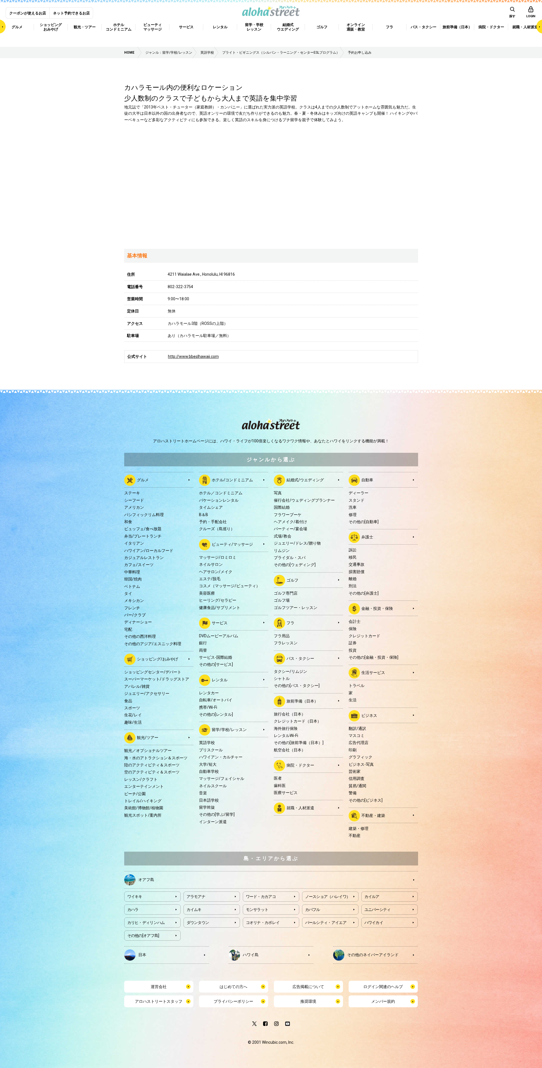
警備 (353, 793)
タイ (128, 593)
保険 (353, 629)
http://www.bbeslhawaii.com (193, 356)
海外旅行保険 (286, 728)
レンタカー (209, 693)
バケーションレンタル (219, 500)
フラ (290, 623)
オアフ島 (146, 879)
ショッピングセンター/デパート (152, 672)
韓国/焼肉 (133, 579)
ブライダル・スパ (289, 557)
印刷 (353, 750)
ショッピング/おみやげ (157, 659)
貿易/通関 (357, 786)
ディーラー (358, 493)
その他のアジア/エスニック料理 (152, 643)
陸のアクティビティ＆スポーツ (152, 765)
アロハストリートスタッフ (158, 1001)
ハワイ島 (251, 954)
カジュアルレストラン (144, 557)
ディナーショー (138, 622)
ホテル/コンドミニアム (232, 480)
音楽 (203, 793)
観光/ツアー (147, 737)
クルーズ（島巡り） (217, 529)
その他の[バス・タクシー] (297, 685)
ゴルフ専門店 (286, 593)
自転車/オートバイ (215, 700)
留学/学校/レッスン (229, 729)
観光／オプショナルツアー (148, 750)
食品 (128, 701)
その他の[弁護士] (364, 593)
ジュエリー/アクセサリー (146, 693)
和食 (128, 521)
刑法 (353, 586)
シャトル (282, 678)
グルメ (143, 480)
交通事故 (356, 564)
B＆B (203, 514)
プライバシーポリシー (233, 1001)
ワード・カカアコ (261, 896)
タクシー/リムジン (290, 671)
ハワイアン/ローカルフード (148, 550)
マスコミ (356, 735)
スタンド (356, 500)
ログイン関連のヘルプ (383, 986)
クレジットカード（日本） (297, 721)
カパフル (312, 909)
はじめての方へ (233, 986)
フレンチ (132, 608)
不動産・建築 (373, 815)
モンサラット (257, 909)
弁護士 (367, 537)
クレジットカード (364, 636)
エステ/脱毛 (209, 579)
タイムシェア (211, 507)
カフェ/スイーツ (139, 564)
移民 (353, 557)
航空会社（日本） (289, 750)
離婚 (353, 579)
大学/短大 (208, 764)
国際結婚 (282, 507)
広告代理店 (358, 742)
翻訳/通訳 (357, 728)
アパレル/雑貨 (137, 686)
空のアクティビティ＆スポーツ (152, 772)
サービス (220, 623)
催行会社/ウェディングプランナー (304, 500)
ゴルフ (292, 580)
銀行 (203, 643)
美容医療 (207, 593)
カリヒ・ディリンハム (146, 922)
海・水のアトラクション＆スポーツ (155, 758)
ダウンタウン (198, 922)
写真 (278, 493)
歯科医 (280, 785)
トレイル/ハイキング (142, 801)
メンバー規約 (383, 1001)
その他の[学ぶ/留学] (217, 814)
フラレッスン (286, 643)
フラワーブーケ (287, 514)
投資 (353, 650)
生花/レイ (133, 715)
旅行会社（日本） (289, 714)
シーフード (134, 500)
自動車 (367, 480)
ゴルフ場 (282, 600)
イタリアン (134, 543)
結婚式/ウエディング (305, 480)
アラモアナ (196, 896)
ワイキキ (134, 896)
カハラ (133, 909)
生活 (353, 700)
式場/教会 (282, 536)
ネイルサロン (211, 564)
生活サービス (373, 672)
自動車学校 (209, 771)
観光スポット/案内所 (142, 815)
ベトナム (132, 586)
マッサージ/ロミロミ (217, 557)
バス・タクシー (300, 658)
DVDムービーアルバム (218, 636)
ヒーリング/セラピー (217, 600)
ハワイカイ (373, 922)
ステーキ (132, 493)
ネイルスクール (213, 786)
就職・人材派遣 (300, 808)
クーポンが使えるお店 (27, 13)
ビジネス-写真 (361, 764)
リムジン (282, 550)
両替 (203, 650)
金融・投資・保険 (377, 608)
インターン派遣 (213, 821)
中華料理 (132, 572)
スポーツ (132, 708)
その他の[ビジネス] (366, 800)
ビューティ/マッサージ (232, 544)
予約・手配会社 (213, 521)
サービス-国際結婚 (215, 657)
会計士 (354, 621)
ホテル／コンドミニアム (220, 493)
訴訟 (353, 550)
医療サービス (286, 792)
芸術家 (354, 771)
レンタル (220, 680)
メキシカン (134, 600)
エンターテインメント (144, 786)
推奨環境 (308, 1001)
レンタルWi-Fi (286, 735)
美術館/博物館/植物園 (143, 808)
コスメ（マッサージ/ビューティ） (229, 586)
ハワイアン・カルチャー (220, 757)
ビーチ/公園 (135, 793)
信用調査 (356, 778)
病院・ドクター (300, 765)
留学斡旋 (207, 807)
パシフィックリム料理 (144, 514)
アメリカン (134, 507)
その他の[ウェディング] (295, 564)
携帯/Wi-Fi (208, 707)
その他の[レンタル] (216, 714)
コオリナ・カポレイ (263, 922)
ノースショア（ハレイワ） (327, 896)
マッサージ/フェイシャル (221, 778)
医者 (278, 778)
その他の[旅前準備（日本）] (299, 742)
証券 (353, 643)
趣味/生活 (133, 722)
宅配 (128, 629)
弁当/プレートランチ (142, 536)
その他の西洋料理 (140, 636)
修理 (353, 514)
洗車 (353, 507)
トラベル (356, 685)
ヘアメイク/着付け (290, 521)
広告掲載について (308, 986)
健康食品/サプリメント (219, 607)
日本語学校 (209, 800)
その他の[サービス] (216, 664)
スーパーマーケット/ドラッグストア (156, 679)
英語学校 (207, 742)
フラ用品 (282, 636)
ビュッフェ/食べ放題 (142, 529)
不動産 (354, 835)
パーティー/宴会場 (290, 529)
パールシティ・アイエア (325, 922)
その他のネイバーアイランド (373, 954)
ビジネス (369, 715)
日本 (142, 954)
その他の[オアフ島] (143, 935)
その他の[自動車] (364, 521)
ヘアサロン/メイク (215, 571)
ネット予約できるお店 (71, 13)
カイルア (371, 896)
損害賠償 (356, 571)
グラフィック (360, 757)
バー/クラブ (135, 615)
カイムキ (194, 909)
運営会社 (159, 986)
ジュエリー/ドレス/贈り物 (297, 543)
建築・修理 (358, 828)
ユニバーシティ (377, 909)
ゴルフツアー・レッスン (295, 607)
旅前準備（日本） (302, 701)
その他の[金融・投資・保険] (373, 657)
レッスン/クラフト (141, 779)
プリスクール (211, 750)
